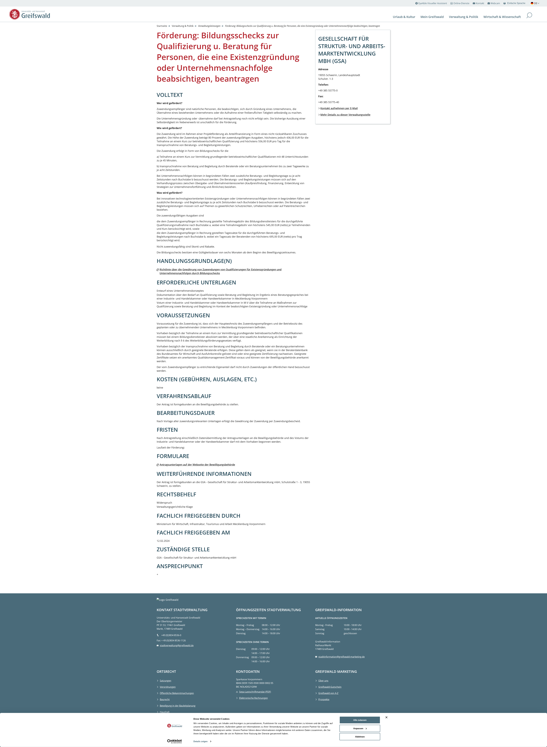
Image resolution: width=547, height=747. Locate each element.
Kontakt (480, 3)
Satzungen (165, 680)
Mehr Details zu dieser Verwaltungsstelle (345, 114)
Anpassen (358, 728)
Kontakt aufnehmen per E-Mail (339, 108)
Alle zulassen (360, 720)
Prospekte (323, 699)
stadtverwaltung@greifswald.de (177, 645)
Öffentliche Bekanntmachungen (177, 693)
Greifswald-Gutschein (329, 686)
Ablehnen (360, 736)
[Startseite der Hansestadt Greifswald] (60, 14)
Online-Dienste (461, 3)
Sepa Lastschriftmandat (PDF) (255, 691)
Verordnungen (168, 686)
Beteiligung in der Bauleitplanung (177, 705)
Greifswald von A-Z (328, 693)
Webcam (495, 3)
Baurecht (165, 699)
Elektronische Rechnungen (253, 698)
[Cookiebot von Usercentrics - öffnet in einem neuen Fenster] (174, 741)
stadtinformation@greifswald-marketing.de (341, 656)
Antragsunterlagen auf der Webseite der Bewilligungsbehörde (197, 464)
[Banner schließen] (386, 717)
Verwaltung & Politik (182, 25)
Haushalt (165, 712)
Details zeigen (200, 741)
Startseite (162, 25)
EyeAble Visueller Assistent (432, 3)
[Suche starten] (529, 16)
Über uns (323, 680)
